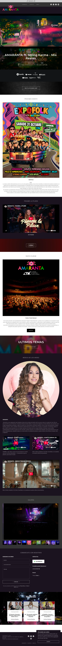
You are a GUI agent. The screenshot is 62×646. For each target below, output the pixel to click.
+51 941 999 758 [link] (36, 568)
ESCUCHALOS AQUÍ (31, 346)
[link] (10, 4)
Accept (48, 641)
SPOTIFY (31, 330)
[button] (38, 4)
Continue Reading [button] (14, 619)
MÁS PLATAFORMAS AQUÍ (31, 88)
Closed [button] (37, 575)
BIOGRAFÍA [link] (24, 4)
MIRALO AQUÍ (31, 63)
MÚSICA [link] (34, 643)
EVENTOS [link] (32, 4)
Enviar (16, 581)
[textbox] (16, 560)
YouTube (31, 245)
